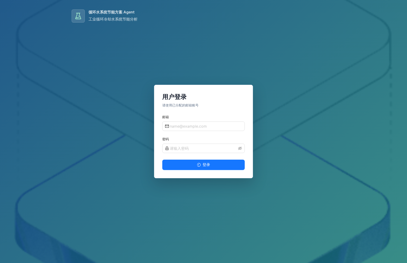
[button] (240, 148)
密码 (165, 139)
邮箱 (165, 117)
